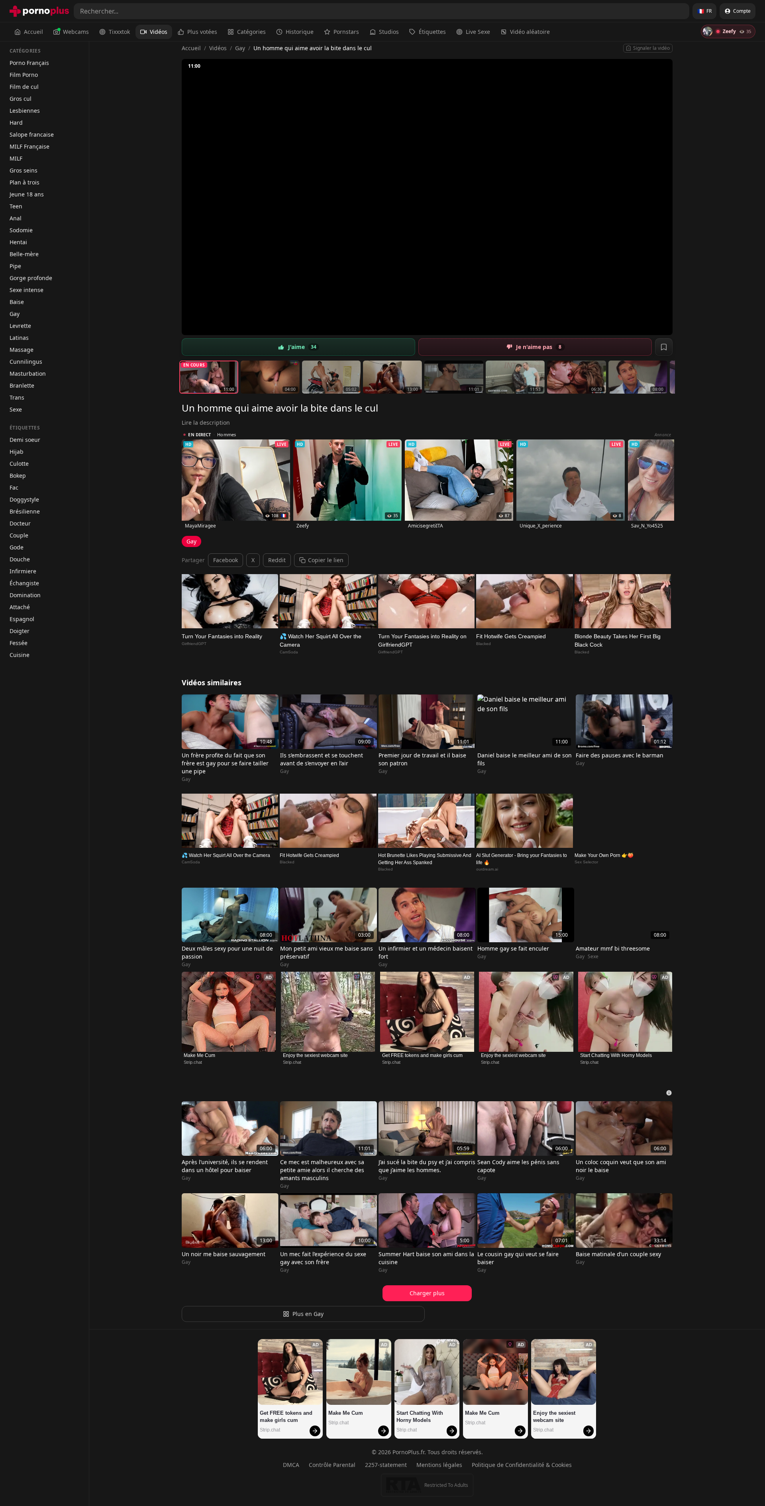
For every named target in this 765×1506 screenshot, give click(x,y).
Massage (21, 349)
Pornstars (346, 31)
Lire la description (206, 422)
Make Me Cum (199, 1055)
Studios (389, 31)
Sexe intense (26, 290)
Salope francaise (32, 134)
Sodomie (21, 230)
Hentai (18, 242)
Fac (14, 487)
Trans (17, 397)
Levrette (20, 325)
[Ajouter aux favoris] (664, 347)
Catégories (251, 31)
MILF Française (29, 146)
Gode (17, 547)
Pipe (15, 266)
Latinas (19, 337)
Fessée (18, 643)
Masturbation (28, 373)
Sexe (16, 409)
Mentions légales (439, 1465)
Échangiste (24, 583)
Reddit (277, 560)
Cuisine (19, 655)
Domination (25, 595)
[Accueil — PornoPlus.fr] (39, 11)
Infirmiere (23, 571)
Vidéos (158, 31)
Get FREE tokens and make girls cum (422, 1055)
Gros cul (20, 98)
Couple (19, 535)
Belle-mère (24, 254)
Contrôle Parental (332, 1465)
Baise (17, 302)
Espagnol (22, 619)
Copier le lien (325, 560)
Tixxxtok (119, 31)
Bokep (18, 475)
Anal (16, 218)
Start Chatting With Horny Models (616, 1055)
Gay (15, 314)
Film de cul (24, 86)
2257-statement (386, 1465)
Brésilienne (25, 511)
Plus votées (202, 31)
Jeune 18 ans (27, 194)
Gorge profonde (31, 278)
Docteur (20, 523)
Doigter (19, 631)
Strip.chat (193, 1062)
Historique (300, 31)
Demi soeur (25, 439)
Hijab (17, 451)
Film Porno (24, 74)
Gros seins (23, 170)
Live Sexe (478, 31)
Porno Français (29, 63)
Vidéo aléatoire (530, 31)
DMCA (291, 1465)
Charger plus (427, 1293)
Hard (16, 122)
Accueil (33, 31)
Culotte (19, 463)
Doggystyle (24, 499)
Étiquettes (432, 31)
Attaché (20, 607)
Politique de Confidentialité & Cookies (522, 1465)
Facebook (225, 560)
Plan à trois (24, 182)
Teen (16, 206)
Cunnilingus (26, 361)
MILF (16, 158)
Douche (20, 559)
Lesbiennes (25, 110)
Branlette (22, 385)
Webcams (76, 31)
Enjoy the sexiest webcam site (315, 1055)
